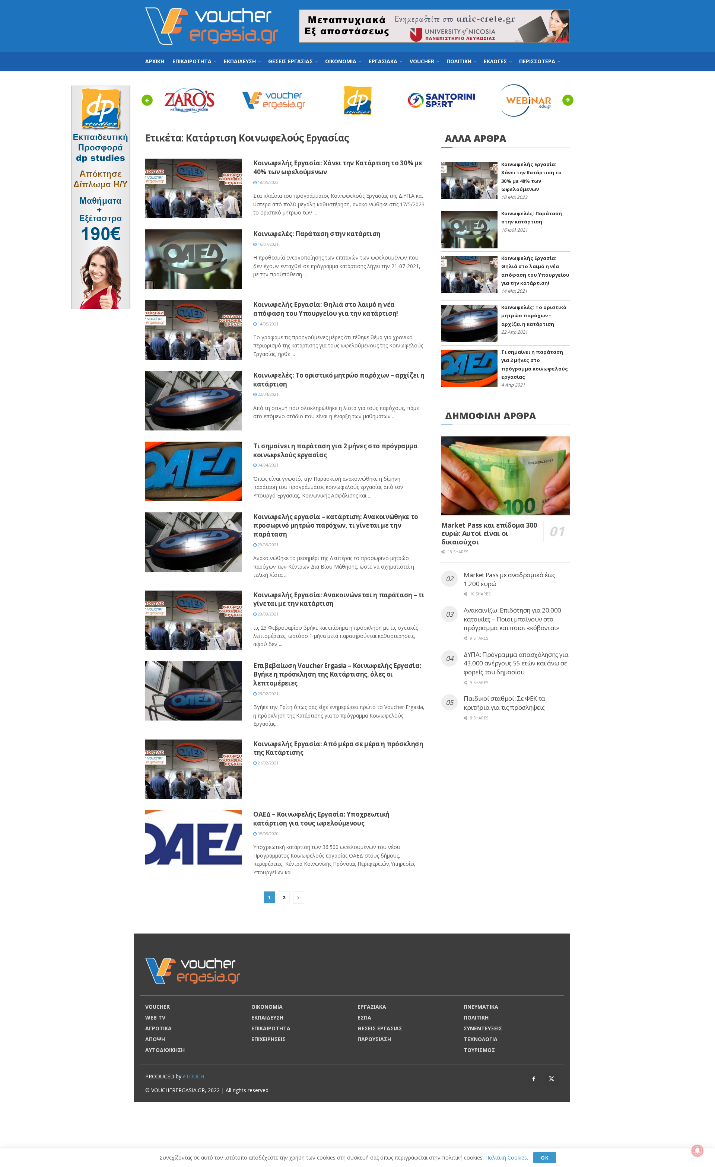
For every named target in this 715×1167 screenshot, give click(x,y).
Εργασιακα (383, 61)
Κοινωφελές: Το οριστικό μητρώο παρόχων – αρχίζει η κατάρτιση (533, 315)
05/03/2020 (268, 833)
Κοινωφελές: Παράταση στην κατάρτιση (317, 233)
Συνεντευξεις (483, 1028)
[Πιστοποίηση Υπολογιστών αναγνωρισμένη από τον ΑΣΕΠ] (100, 196)
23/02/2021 (268, 693)
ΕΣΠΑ (364, 1017)
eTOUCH (193, 1076)
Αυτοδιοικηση (165, 1049)
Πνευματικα (481, 1006)
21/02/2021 (268, 763)
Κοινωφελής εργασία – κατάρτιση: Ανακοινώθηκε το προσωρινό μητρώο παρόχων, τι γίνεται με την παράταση (335, 525)
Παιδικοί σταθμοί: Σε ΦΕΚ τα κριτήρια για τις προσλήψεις (504, 703)
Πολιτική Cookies (506, 1157)
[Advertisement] (614, 197)
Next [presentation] (569, 100)
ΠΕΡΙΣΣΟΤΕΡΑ (537, 61)
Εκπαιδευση (240, 61)
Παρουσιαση (374, 1039)
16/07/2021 (268, 244)
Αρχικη (154, 61)
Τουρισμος (479, 1049)
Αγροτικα (158, 1028)
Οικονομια (340, 61)
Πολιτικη (459, 61)
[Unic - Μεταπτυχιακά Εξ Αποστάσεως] (434, 25)
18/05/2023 (268, 182)
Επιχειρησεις (268, 1039)
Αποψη (155, 1039)
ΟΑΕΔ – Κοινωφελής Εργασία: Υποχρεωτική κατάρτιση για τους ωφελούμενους (321, 818)
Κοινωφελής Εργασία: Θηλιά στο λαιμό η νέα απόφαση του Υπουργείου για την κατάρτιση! (325, 309)
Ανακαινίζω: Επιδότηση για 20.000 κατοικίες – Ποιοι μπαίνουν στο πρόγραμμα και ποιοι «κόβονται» (512, 619)
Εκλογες (495, 61)
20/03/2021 (268, 614)
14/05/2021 (268, 324)
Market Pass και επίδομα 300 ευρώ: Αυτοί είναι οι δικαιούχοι (489, 533)
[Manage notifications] (697, 1151)
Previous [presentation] (149, 100)
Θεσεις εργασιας (290, 61)
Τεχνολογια (481, 1039)
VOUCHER (422, 61)
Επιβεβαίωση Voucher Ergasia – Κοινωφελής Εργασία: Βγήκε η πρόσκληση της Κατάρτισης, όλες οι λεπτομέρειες (337, 674)
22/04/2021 (268, 394)
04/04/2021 (268, 465)
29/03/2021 (268, 544)
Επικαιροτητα (192, 61)
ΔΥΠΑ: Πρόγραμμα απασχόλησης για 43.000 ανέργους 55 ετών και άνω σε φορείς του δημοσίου (516, 663)
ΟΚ (545, 1157)
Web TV (155, 1017)
